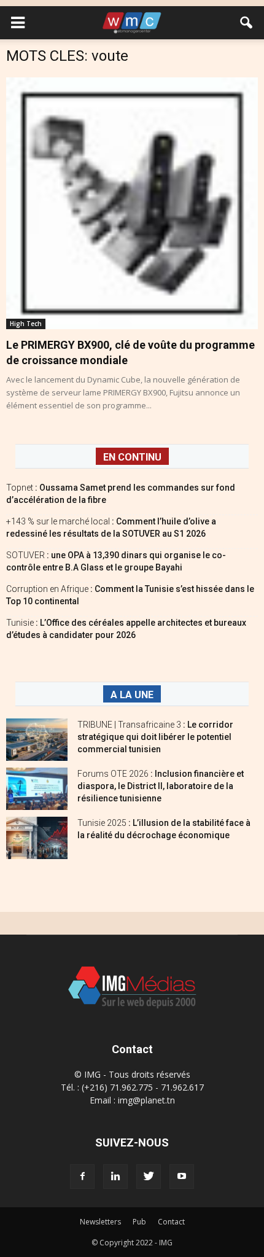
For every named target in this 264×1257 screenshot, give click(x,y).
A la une (132, 695)
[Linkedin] (115, 1176)
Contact (171, 1221)
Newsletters (100, 1221)
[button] (247, 22)
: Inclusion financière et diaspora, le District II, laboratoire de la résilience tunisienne (160, 786)
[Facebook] (82, 1176)
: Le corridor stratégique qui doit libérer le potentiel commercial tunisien (155, 737)
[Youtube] (181, 1176)
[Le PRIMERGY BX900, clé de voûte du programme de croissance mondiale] (132, 203)
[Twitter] (148, 1176)
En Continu (132, 457)
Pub (139, 1221)
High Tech (26, 323)
